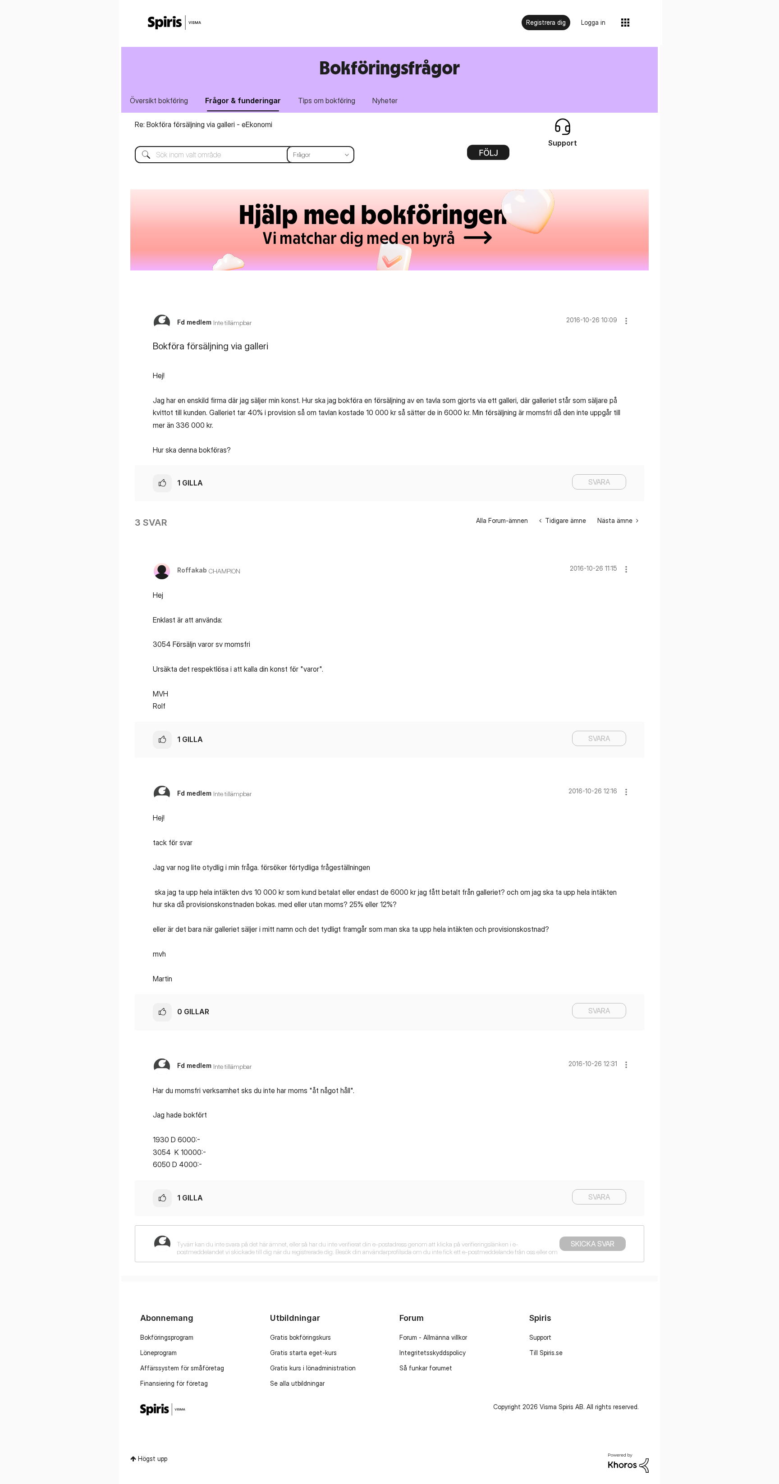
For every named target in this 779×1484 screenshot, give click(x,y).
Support (540, 1337)
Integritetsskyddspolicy (432, 1352)
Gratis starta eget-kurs (303, 1352)
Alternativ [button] (488, 155)
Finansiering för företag (174, 1383)
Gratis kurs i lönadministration (313, 1368)
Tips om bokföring (326, 100)
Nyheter (385, 100)
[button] (626, 321)
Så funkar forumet (425, 1368)
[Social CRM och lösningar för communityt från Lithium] (628, 1462)
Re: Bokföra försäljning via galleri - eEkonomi (203, 124)
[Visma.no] (174, 22)
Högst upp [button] (152, 1458)
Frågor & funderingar (243, 100)
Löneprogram (158, 1352)
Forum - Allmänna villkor (433, 1337)
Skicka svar (592, 1243)
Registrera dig (546, 22)
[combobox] (238, 154)
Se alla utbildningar (297, 1383)
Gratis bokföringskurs (300, 1337)
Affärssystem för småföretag (182, 1368)
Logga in (593, 22)
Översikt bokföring (159, 100)
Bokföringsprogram (166, 1337)
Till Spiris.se (546, 1352)
